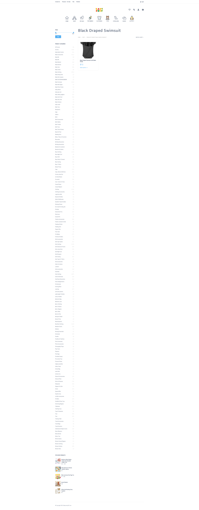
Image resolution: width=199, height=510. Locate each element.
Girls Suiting (58, 256)
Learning (57, 289)
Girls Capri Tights (59, 241)
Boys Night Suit (58, 154)
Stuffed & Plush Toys (60, 401)
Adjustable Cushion (59, 52)
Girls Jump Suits (58, 249)
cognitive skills (58, 194)
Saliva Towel (58, 366)
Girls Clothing (58, 244)
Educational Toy (58, 211)
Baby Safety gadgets (60, 94)
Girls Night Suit (58, 251)
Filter (58, 36)
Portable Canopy (58, 356)
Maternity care (58, 301)
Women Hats (58, 448)
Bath (56, 117)
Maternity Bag (58, 299)
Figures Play (58, 229)
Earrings (57, 209)
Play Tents (57, 349)
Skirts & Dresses (59, 381)
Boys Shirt (57, 157)
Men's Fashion (58, 306)
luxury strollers (58, 296)
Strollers (57, 399)
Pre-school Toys (58, 359)
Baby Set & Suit (58, 97)
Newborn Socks (58, 326)
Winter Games (58, 438)
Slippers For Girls (59, 386)
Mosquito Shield (58, 316)
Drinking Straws (58, 204)
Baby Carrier (57, 69)
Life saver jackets (59, 291)
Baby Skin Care (58, 99)
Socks (56, 389)
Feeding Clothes (58, 224)
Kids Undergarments (59, 281)
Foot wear (57, 231)
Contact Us (57, 1)
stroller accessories (59, 396)
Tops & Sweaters (59, 411)
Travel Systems (58, 426)
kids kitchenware (59, 276)
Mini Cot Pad (58, 314)
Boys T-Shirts (58, 164)
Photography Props (59, 346)
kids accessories (59, 269)
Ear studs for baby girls (60, 206)
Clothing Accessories (60, 192)
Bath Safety (58, 122)
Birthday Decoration (59, 142)
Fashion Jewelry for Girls (60, 221)
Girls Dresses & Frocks (60, 246)
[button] (134, 9)
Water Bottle (58, 433)
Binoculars (57, 139)
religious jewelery (59, 364)
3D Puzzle (57, 47)
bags (56, 112)
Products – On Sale (66, 1)
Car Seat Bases (58, 177)
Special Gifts (58, 391)
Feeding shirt (58, 226)
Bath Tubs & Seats (59, 129)
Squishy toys (58, 394)
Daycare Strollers (59, 197)
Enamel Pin (57, 216)
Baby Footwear (58, 82)
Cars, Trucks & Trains (60, 182)
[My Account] (138, 9)
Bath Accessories (59, 119)
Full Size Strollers (59, 236)
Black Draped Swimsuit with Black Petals (88, 60)
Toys (56, 414)
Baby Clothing (58, 72)
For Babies (57, 234)
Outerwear (57, 334)
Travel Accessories (59, 421)
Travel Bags (57, 423)
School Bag (57, 369)
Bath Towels (58, 124)
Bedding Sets (58, 134)
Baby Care (57, 67)
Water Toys (57, 436)
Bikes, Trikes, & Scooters (60, 137)
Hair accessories (59, 261)
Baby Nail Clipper (58, 84)
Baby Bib (57, 57)
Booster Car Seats (59, 149)
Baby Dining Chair (59, 74)
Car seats (57, 179)
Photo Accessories (59, 344)
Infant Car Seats (58, 264)
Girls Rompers (58, 254)
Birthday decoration (59, 144)
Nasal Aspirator (58, 321)
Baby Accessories (59, 54)
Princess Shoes (58, 361)
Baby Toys (57, 107)
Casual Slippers (58, 187)
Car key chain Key (59, 174)
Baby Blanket (58, 62)
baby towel (57, 104)
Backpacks (57, 109)
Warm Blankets (58, 431)
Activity (57, 49)
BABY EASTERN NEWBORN (61, 79)
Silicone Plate (58, 379)
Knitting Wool (58, 286)
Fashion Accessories (59, 219)
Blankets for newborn (60, 147)
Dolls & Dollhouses (59, 199)
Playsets (57, 351)
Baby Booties (58, 64)
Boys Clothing (58, 152)
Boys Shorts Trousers (60, 159)
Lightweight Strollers (60, 294)
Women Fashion (58, 446)
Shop (83, 37)
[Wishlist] (129, 9)
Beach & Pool (58, 132)
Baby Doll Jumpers (59, 77)
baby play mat (58, 92)
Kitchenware (58, 284)
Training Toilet (58, 419)
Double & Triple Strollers (60, 202)
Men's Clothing (58, 304)
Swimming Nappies (59, 404)
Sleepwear (57, 384)
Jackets (57, 266)
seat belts (57, 371)
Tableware (57, 406)
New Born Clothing (59, 324)
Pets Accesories (58, 341)
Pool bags (57, 354)
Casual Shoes (58, 184)
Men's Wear (57, 311)
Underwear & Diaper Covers (61, 428)
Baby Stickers (58, 102)
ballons (56, 114)
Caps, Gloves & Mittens (60, 172)
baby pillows (58, 89)
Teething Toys (58, 409)
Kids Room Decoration (60, 279)
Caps (56, 169)
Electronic (57, 214)
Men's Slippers (58, 309)
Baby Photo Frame (59, 87)
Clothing (57, 189)
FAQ (73, 1)
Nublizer (57, 329)
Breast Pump (58, 167)
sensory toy (57, 374)
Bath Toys (57, 127)
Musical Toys (58, 319)
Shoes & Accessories (60, 376)
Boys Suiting (58, 162)
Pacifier (57, 336)
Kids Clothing (58, 274)
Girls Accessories (59, 239)
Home (79, 37)
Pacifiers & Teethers (59, 339)
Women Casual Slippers (60, 441)
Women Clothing (58, 443)
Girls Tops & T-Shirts (59, 259)
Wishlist (78, 1)
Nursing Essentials (59, 331)
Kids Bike (57, 271)
